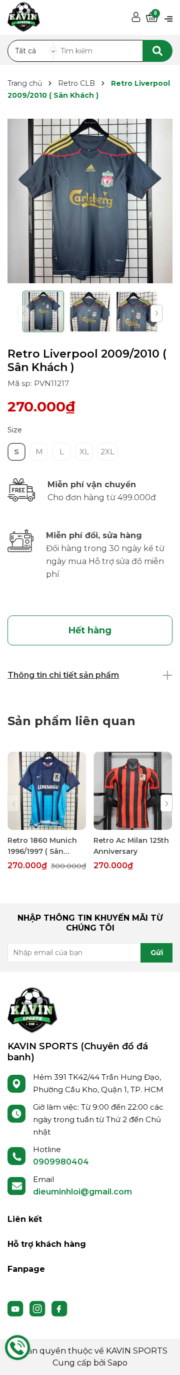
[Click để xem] (90, 201)
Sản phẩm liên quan (72, 721)
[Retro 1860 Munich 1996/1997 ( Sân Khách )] (47, 791)
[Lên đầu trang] (162, 1357)
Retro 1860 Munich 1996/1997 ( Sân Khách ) (42, 846)
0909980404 (61, 1162)
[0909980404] (17, 1347)
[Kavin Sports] (24, 15)
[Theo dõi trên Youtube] (17, 1308)
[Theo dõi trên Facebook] (60, 1308)
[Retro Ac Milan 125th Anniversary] (133, 791)
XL (84, 451)
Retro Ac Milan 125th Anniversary (131, 846)
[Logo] (33, 1009)
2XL (107, 451)
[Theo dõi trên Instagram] (39, 1308)
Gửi (156, 952)
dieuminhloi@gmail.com (82, 1191)
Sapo (118, 1363)
